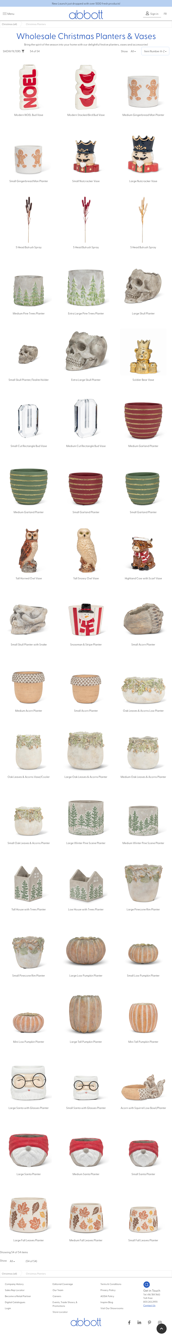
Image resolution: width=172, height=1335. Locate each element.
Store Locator (60, 1312)
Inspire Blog (106, 1302)
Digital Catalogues (15, 1302)
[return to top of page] (162, 1329)
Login (8, 1308)
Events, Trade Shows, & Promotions (65, 1303)
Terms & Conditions (110, 1284)
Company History (14, 1284)
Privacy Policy (108, 1290)
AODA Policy (107, 1296)
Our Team (58, 1290)
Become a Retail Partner (18, 1296)
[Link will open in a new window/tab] (129, 1322)
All (132, 51)
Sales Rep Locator (15, 1290)
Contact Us (149, 1305)
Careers (57, 1296)
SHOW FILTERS (12, 51)
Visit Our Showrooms (111, 1308)
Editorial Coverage (63, 1284)
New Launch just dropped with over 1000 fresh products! (86, 3)
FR (165, 13)
